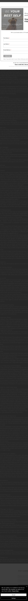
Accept (13, 595)
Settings (14, 598)
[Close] (26, 587)
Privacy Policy (15, 591)
